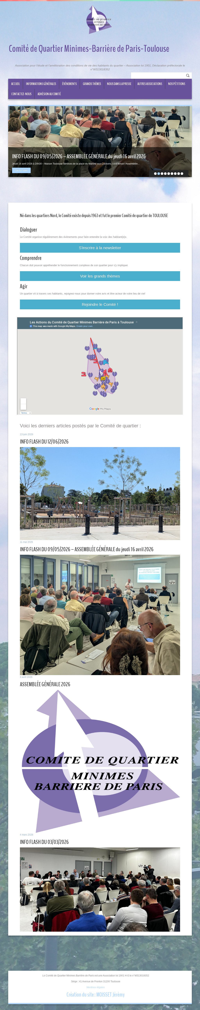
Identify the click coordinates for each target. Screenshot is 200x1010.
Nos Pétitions (176, 83)
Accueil (15, 83)
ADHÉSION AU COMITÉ (49, 94)
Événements (69, 83)
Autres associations (149, 83)
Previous (14, 142)
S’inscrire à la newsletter (100, 248)
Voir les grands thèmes (100, 276)
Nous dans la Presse (119, 83)
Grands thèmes (92, 83)
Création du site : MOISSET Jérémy (96, 995)
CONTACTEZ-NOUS (21, 94)
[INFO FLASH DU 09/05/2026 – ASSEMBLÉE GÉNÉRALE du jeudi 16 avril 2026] (100, 141)
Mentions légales (96, 987)
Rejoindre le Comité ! (100, 304)
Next (186, 142)
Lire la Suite (21, 170)
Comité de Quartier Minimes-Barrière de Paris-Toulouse (89, 48)
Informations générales (41, 83)
